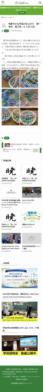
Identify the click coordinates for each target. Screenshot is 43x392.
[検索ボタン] (40, 3)
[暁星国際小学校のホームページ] (21, 3)
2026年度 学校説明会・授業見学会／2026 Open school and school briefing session (19, 373)
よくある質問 (6, 376)
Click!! (22, 12)
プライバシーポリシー (33, 376)
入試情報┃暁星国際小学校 (30, 369)
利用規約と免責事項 (21, 379)
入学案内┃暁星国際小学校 (13, 369)
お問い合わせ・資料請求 (19, 376)
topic (6, 31)
